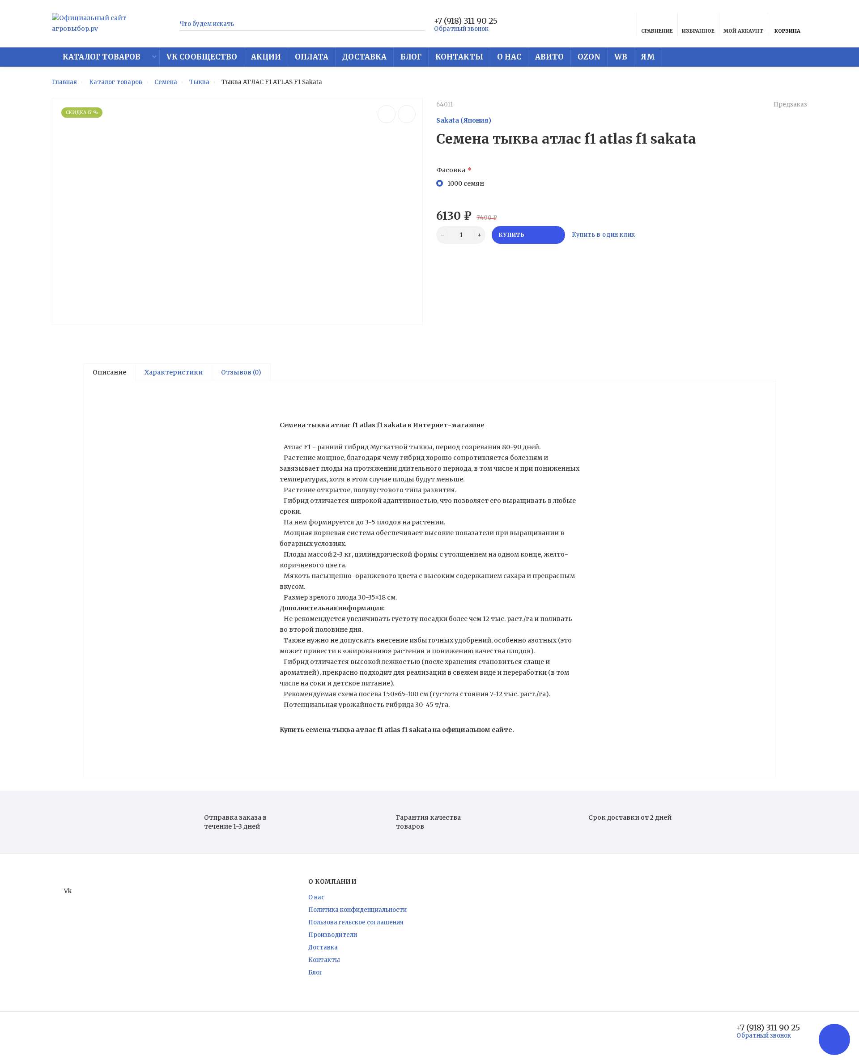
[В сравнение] (386, 114)
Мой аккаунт (743, 31)
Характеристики (174, 372)
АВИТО (549, 57)
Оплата (311, 57)
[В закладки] (407, 114)
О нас (509, 57)
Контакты (459, 57)
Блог (410, 57)
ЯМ (648, 57)
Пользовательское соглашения (356, 922)
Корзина (787, 31)
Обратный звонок (461, 29)
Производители (332, 935)
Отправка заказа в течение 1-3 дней (235, 821)
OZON (589, 57)
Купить (512, 234)
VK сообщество (201, 57)
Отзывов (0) (241, 372)
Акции (266, 57)
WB (620, 57)
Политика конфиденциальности (357, 910)
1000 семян (465, 183)
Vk (68, 891)
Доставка (364, 57)
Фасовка (450, 170)
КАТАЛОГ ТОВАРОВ (100, 57)
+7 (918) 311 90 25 (466, 21)
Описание (109, 372)
